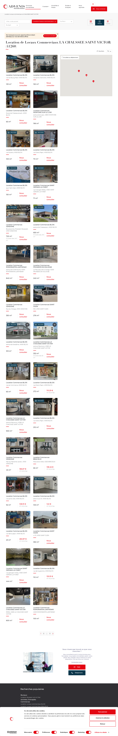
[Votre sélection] (95, 4)
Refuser (102, 724)
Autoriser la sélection (103, 718)
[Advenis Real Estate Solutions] (14, 6)
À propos (45, 7)
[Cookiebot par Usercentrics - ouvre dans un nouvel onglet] (12, 732)
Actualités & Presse (57, 7)
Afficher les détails (101, 732)
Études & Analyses (69, 7)
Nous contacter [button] (102, 9)
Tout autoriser (102, 712)
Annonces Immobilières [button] (31, 7)
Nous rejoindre (82, 7)
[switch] (54, 732)
